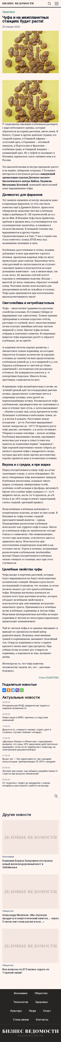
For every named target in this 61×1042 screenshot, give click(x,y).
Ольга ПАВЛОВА (49, 677)
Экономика (8, 857)
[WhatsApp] (22, 690)
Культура (16, 1011)
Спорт (47, 1011)
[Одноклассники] (8, 690)
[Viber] (17, 690)
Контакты (42, 1020)
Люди (32, 1011)
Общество (8, 911)
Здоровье (8, 12)
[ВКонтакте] (4, 690)
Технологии (20, 1002)
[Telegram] (13, 690)
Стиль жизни (21, 1020)
